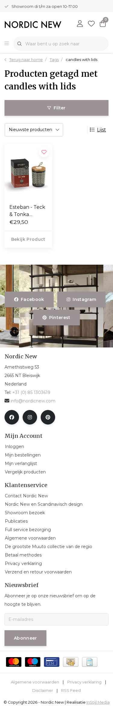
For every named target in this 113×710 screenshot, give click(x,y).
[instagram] (30, 417)
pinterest (60, 317)
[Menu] (7, 43)
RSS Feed (71, 690)
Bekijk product (28, 239)
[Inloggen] (80, 24)
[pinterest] (48, 417)
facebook (32, 299)
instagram (84, 299)
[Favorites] (91, 24)
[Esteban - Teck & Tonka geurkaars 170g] (28, 171)
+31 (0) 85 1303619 (31, 392)
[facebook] (12, 417)
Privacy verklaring (84, 682)
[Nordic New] (33, 24)
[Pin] (51, 662)
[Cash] (70, 662)
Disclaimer (42, 690)
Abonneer (25, 638)
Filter (60, 108)
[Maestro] (32, 662)
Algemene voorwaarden (35, 682)
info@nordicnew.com (33, 401)
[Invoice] (89, 662)
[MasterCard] (13, 662)
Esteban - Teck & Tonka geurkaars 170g (28, 211)
